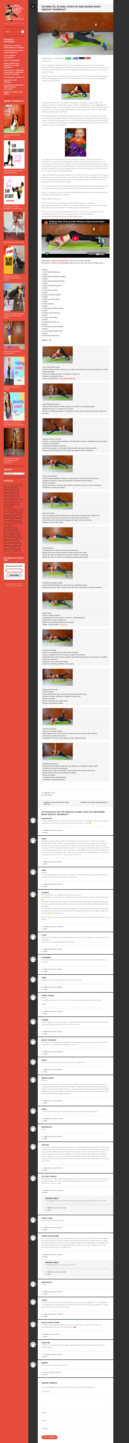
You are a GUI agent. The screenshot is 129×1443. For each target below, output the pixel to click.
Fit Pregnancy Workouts (14, 77)
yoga (18, 550)
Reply (46, 832)
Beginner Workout (10, 510)
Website (45, 1428)
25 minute (7, 500)
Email (44, 1420)
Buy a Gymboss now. (60, 261)
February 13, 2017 (49, 793)
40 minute (16, 503)
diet (6, 516)
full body (19, 522)
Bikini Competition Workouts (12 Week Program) (11, 65)
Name (44, 1412)
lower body (16, 532)
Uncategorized (9, 547)
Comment (46, 1391)
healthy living (8, 528)
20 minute (8, 497)
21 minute (15, 497)
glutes (6, 525)
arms (6, 507)
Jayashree (46, 957)
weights (17, 547)
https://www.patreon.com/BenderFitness (66, 216)
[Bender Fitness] (14, 14)
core (20, 513)
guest (11, 525)
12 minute (7, 491)
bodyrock (19, 510)
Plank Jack (63, 624)
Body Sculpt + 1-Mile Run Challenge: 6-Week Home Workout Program (14, 72)
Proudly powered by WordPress (14, 584)
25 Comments (48, 795)
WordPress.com (18, 585)
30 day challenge (17, 500)
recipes (20, 538)
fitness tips (7, 519)
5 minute (7, 488)
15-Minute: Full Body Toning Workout (94, 802)
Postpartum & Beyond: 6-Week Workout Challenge (14, 87)
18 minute (15, 494)
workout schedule (9, 550)
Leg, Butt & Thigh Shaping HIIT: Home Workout (56, 803)
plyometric (16, 535)
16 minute (7, 494)
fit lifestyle (18, 516)
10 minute (15, 488)
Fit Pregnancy (16, 519)
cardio (15, 513)
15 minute (15, 491)
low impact (8, 535)
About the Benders (12, 60)
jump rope (7, 532)
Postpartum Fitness (10, 538)
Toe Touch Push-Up (67, 378)
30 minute (8, 503)
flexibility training (9, 522)
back (11, 507)
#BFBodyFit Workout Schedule (13, 485)
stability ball (15, 541)
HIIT (16, 528)
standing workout (10, 544)
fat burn (11, 516)
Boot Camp (8, 513)
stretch (19, 544)
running (7, 541)
